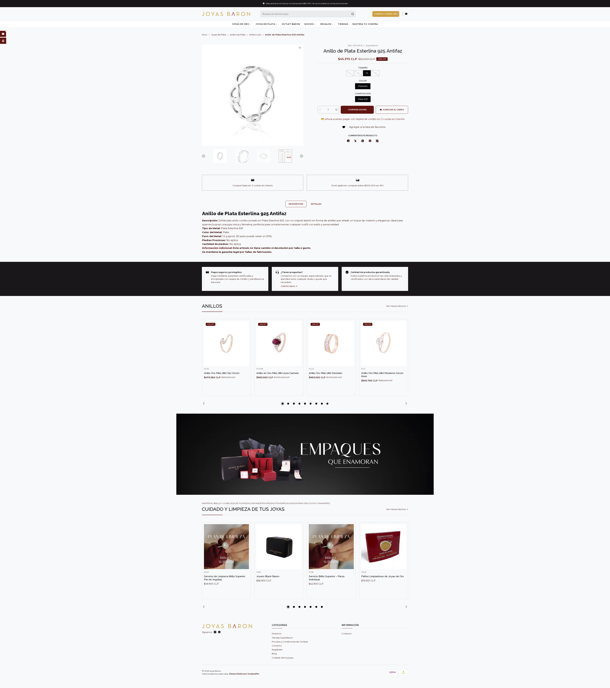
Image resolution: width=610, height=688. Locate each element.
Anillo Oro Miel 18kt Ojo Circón (221, 373)
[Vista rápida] (245, 346)
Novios (309, 24)
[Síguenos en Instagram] (215, 632)
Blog (274, 653)
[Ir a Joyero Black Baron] (278, 546)
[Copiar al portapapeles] (377, 141)
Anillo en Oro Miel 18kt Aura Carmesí (277, 373)
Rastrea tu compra (365, 24)
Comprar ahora (357, 109)
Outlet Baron (291, 24)
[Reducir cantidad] (320, 110)
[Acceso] (3, 41)
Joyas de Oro (240, 24)
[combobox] (308, 14)
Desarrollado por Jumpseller (244, 674)
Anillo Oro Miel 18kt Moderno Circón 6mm (382, 375)
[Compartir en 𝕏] (355, 141)
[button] (283, 404)
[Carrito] (406, 14)
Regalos (325, 24)
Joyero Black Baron (267, 576)
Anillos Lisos (255, 35)
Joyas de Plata (265, 24)
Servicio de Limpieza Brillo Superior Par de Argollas (224, 578)
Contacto (277, 645)
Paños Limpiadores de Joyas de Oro (382, 576)
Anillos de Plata (237, 35)
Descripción (296, 204)
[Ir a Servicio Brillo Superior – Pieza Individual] (331, 546)
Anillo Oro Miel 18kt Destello (325, 373)
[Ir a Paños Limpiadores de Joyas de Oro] (383, 546)
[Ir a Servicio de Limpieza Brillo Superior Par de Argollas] (226, 546)
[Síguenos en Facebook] (219, 632)
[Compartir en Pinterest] (369, 141)
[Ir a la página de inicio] (226, 14)
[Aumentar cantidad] (336, 110)
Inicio (204, 35)
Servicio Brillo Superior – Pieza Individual (326, 578)
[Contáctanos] (305, 279)
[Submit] (352, 14)
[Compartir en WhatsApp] (362, 141)
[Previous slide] (204, 156)
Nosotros (276, 633)
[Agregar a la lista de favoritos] (245, 339)
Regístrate (277, 649)
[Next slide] (300, 156)
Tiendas (343, 24)
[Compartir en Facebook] (348, 141)
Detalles (316, 204)
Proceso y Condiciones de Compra (290, 641)
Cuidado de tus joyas (282, 657)
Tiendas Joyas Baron (282, 637)
